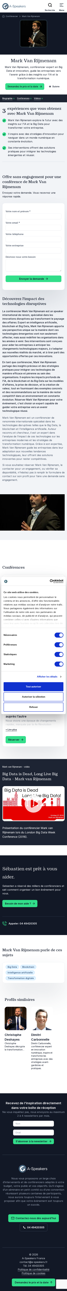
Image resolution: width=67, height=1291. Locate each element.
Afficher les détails (47, 676)
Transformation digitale (21, 978)
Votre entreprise (15, 245)
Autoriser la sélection (33, 696)
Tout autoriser (33, 686)
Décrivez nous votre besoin (21, 257)
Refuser (33, 707)
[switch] (59, 644)
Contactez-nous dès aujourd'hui (35, 1218)
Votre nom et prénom (18, 211)
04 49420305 (35, 1227)
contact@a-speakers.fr (34, 1262)
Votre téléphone (15, 234)
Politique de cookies (33, 1273)
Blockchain (28, 967)
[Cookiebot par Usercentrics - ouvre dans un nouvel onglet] (49, 581)
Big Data (12, 967)
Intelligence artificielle (20, 972)
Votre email (13, 222)
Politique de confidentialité (33, 1269)
